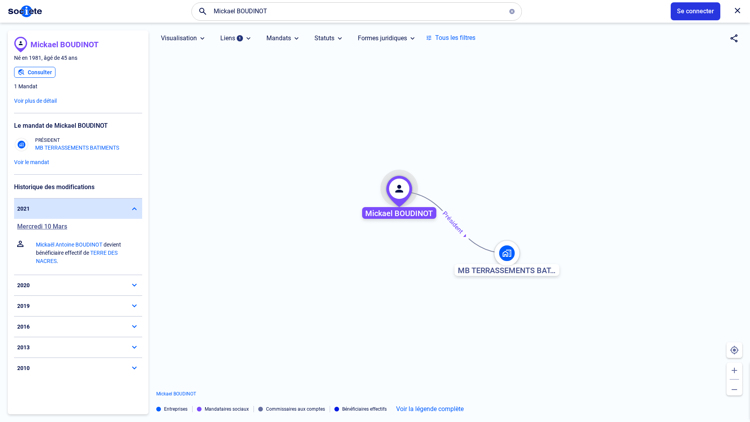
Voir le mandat (31, 162)
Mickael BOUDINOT (64, 44)
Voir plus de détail (35, 101)
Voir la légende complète (430, 409)
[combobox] (357, 11)
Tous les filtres (455, 37)
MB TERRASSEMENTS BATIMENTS (77, 148)
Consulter (40, 72)
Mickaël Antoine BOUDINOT (69, 244)
